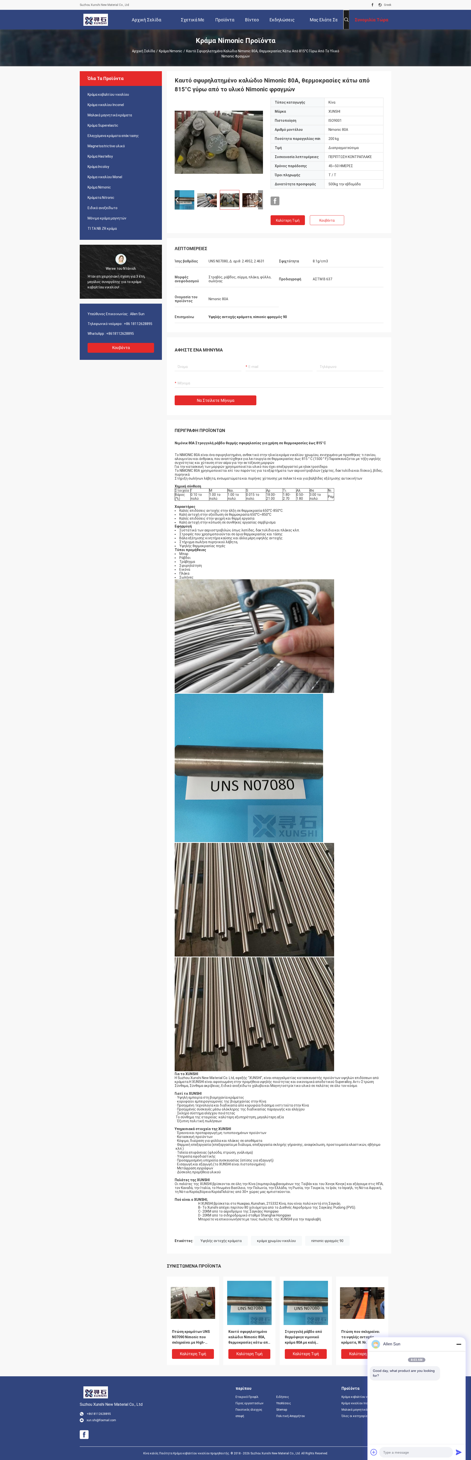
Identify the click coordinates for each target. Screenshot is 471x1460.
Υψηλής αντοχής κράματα (221, 1241)
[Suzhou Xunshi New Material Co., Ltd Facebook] (372, 5)
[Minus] (459, 1344)
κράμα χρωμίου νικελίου (276, 1241)
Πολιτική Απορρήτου (290, 1416)
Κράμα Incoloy (98, 167)
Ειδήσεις (282, 1397)
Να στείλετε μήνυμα (215, 400)
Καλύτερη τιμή (288, 220)
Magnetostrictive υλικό (106, 146)
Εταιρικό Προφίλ (247, 1397)
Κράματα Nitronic (101, 198)
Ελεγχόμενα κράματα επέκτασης (113, 136)
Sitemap (281, 1409)
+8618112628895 (120, 334)
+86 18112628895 (138, 324)
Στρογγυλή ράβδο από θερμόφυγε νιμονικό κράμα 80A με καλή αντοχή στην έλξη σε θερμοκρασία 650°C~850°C (303, 1337)
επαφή (240, 1416)
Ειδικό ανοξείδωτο (103, 208)
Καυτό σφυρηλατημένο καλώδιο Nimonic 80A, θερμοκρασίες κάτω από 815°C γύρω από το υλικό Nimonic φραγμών (249, 1337)
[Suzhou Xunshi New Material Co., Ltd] (95, 20)
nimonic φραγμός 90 (327, 1241)
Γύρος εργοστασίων (249, 1403)
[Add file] (373, 1452)
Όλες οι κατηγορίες (355, 1416)
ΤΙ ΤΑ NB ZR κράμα (102, 228)
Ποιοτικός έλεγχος (249, 1409)
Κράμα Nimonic (170, 51)
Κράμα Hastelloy (100, 156)
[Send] (459, 1452)
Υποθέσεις (283, 1403)
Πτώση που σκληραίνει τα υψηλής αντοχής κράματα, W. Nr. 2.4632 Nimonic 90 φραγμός (360, 1337)
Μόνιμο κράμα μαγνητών (107, 218)
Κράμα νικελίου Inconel (106, 105)
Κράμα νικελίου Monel (105, 177)
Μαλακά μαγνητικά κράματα (110, 115)
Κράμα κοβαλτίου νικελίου (108, 94)
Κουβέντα (121, 347)
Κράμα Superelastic (103, 125)
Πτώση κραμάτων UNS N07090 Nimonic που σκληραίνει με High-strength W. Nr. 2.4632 (191, 1337)
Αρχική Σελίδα (143, 51)
